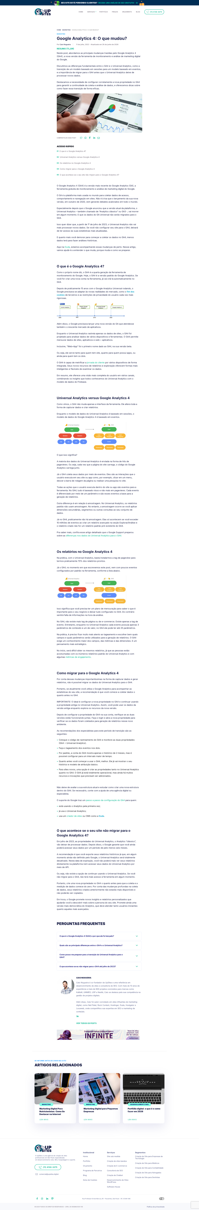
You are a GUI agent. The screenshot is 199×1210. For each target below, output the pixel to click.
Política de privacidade (155, 1207)
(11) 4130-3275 (156, 12)
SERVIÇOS (91, 12)
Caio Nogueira (65, 44)
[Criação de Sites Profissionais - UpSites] (43, 11)
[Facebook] (89, 138)
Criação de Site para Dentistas (147, 1177)
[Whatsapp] (85, 137)
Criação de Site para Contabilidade (149, 1168)
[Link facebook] (37, 1198)
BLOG (138, 12)
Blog (85, 1175)
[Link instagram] (42, 1198)
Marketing (66, 30)
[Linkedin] (94, 138)
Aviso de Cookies (90, 1180)
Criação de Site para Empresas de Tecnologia (149, 1157)
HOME (81, 12)
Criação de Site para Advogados (148, 1173)
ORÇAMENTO (127, 12)
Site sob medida (113, 1156)
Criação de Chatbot (115, 1175)
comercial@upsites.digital (49, 1174)
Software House (113, 1187)
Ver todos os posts (86, 1023)
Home (59, 30)
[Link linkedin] (47, 1198)
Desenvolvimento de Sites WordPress (117, 1181)
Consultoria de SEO (115, 1170)
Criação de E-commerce (117, 1166)
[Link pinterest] (52, 1198)
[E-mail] (98, 138)
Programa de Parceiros (92, 1170)
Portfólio (86, 1161)
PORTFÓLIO (103, 12)
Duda (101, 816)
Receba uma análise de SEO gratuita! (97, 3)
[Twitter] (81, 137)
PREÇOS (115, 12)
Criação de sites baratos (117, 1161)
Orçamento (87, 1166)
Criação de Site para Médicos (147, 1163)
